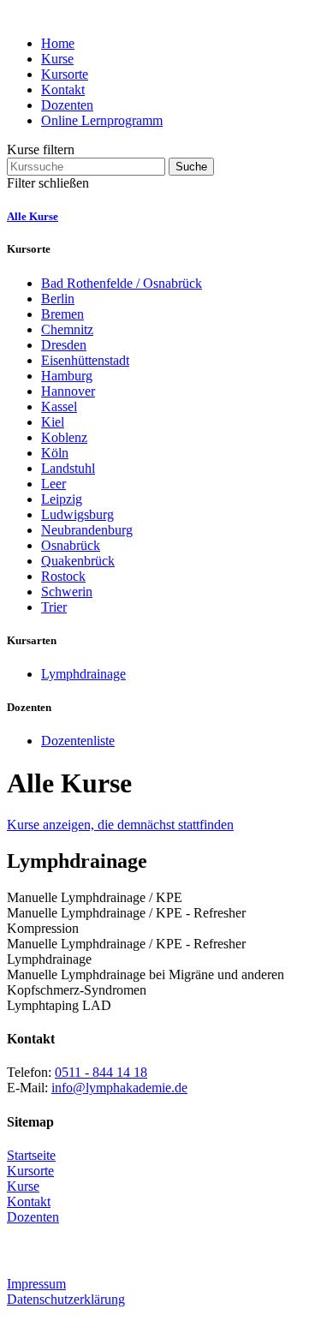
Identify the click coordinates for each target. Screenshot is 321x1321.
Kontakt (63, 89)
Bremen (62, 314)
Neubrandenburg (87, 530)
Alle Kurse (32, 216)
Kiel (52, 422)
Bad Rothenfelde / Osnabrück (121, 283)
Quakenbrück (78, 560)
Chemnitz (67, 329)
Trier (54, 607)
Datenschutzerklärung (66, 1299)
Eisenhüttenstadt (85, 360)
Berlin (57, 298)
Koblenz (64, 437)
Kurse (57, 58)
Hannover (68, 391)
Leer (53, 483)
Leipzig (61, 499)
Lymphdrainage (83, 673)
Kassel (59, 406)
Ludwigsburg (77, 514)
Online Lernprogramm (102, 120)
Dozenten (67, 105)
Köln (54, 452)
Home (57, 43)
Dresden (63, 345)
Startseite (31, 1155)
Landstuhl (68, 468)
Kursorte (64, 74)
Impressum (36, 1283)
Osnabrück (70, 545)
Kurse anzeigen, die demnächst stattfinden (120, 824)
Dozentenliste (78, 740)
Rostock (63, 576)
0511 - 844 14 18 (101, 1072)
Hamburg (66, 375)
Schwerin (66, 591)
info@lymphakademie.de (119, 1087)
